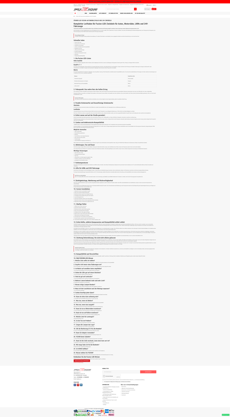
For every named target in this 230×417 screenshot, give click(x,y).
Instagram (81, 385)
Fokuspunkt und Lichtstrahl (80, 43)
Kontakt (83, 5)
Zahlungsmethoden (125, 393)
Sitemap (104, 404)
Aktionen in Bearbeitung (107, 389)
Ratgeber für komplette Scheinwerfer (137, 4)
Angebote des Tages (77, 5)
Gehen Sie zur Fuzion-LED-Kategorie (82, 360)
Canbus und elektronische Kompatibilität (82, 46)
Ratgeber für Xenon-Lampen (102, 4)
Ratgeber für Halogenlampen (113, 4)
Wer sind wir (124, 386)
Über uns (75, 4)
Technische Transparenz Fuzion (80, 52)
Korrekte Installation (78, 51)
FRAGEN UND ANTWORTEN (80, 55)
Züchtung (76, 54)
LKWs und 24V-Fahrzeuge (79, 49)
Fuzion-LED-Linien (78, 42)
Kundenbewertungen (81, 4)
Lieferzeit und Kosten (125, 391)
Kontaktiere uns (106, 402)
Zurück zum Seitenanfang (78, 362)
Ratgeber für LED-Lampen (91, 4)
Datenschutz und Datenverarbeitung (128, 389)
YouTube (78, 385)
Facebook (75, 385)
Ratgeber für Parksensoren (124, 4)
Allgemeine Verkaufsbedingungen (128, 388)
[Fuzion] (86, 8)
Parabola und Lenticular (79, 45)
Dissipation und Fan (78, 48)
